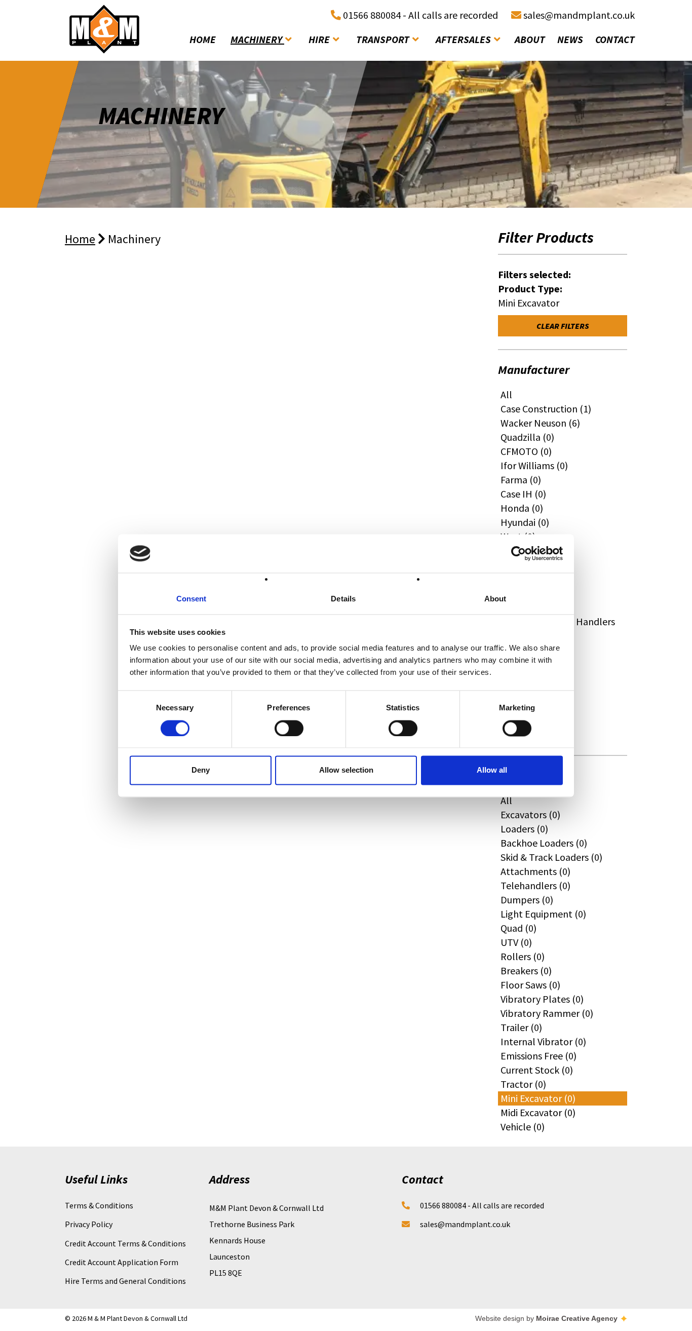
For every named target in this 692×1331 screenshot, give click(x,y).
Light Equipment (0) (543, 913)
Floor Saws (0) (530, 984)
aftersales (464, 39)
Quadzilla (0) (527, 437)
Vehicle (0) (523, 1126)
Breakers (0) (526, 970)
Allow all (492, 770)
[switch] (289, 728)
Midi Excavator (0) (538, 1112)
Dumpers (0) (527, 899)
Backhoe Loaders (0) (544, 842)
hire (320, 39)
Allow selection (346, 770)
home (202, 39)
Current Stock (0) (537, 1069)
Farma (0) (521, 479)
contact (615, 39)
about (530, 39)
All (506, 394)
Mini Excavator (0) (538, 1098)
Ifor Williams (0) (534, 465)
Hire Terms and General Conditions (125, 1281)
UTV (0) (516, 942)
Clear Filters (562, 326)
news (570, 39)
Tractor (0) (523, 1084)
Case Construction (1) (546, 408)
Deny (200, 770)
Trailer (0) (521, 1027)
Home (80, 239)
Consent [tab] (191, 599)
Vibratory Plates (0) (542, 999)
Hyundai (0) (525, 522)
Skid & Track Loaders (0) (551, 857)
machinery (257, 39)
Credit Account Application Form (121, 1262)
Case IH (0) (523, 493)
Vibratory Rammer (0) (547, 1013)
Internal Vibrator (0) (543, 1041)
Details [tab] (343, 599)
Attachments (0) (535, 871)
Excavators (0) (530, 814)
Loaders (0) (524, 828)
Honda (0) (522, 508)
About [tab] (495, 599)
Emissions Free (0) (538, 1055)
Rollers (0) (523, 956)
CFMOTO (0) (526, 451)
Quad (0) (518, 928)
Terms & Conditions (99, 1205)
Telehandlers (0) (535, 885)
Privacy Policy (88, 1224)
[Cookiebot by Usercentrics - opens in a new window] (518, 553)
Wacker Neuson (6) (540, 422)
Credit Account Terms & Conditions (125, 1243)
